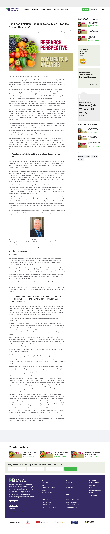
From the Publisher (70, 482)
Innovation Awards (69, 501)
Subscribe (85, 9)
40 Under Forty (69, 497)
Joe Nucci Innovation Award (71, 505)
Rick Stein (80, 159)
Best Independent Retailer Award (72, 499)
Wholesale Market (69, 485)
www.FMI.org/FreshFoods (16, 244)
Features (44, 480)
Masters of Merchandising (47, 492)
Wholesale (44, 490)
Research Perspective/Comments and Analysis (24, 15)
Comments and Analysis (84, 156)
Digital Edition (64, 9)
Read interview (82, 115)
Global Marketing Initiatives (71, 507)
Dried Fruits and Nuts (46, 502)
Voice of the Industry (70, 487)
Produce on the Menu (70, 489)
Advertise (92, 9)
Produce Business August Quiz (72, 496)
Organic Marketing (46, 505)
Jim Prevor (94, 156)
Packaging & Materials (46, 501)
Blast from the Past (46, 484)
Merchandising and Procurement (48, 494)
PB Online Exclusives (46, 489)
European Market (69, 484)
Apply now (82, 55)
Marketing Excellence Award (71, 502)
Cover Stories (45, 482)
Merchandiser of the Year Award (72, 504)
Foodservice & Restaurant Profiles (49, 487)
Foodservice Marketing (46, 504)
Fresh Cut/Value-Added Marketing (49, 507)
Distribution (44, 485)
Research (11, 15)
